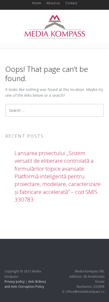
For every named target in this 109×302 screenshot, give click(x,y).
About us (53, 3)
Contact (71, 3)
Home (36, 3)
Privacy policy (14, 281)
